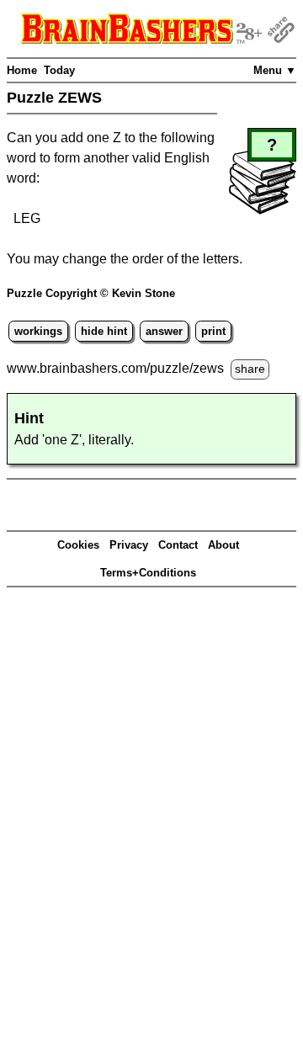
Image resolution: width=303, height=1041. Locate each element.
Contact (178, 545)
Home (22, 70)
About (223, 545)
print (213, 331)
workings (38, 331)
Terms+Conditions (148, 572)
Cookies (78, 545)
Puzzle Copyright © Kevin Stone (91, 293)
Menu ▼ (274, 70)
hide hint (104, 331)
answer (164, 331)
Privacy (128, 545)
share (250, 368)
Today (59, 70)
